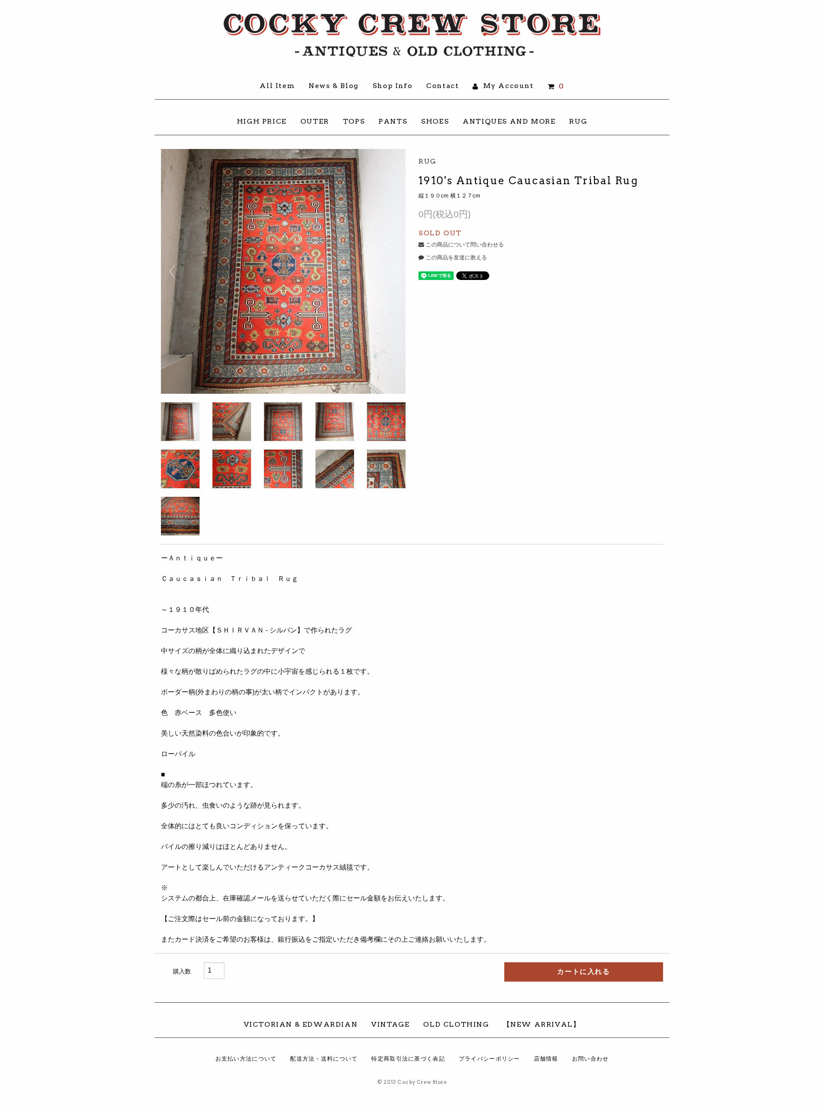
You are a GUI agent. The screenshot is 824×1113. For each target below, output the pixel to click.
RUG (578, 121)
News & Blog (334, 86)
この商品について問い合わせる (464, 244)
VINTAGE (390, 1024)
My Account (507, 86)
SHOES (435, 121)
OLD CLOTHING (456, 1024)
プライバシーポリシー (489, 1058)
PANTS (393, 121)
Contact (442, 86)
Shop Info (392, 86)
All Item (277, 86)
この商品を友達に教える (455, 257)
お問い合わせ (590, 1058)
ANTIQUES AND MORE (509, 121)
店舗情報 (546, 1058)
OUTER (314, 121)
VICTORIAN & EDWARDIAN (301, 1024)
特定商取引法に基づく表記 (408, 1058)
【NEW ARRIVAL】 (542, 1024)
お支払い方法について (246, 1058)
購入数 (182, 971)
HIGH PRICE (262, 121)
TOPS (354, 121)
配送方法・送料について (323, 1058)
